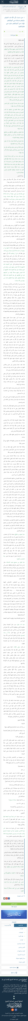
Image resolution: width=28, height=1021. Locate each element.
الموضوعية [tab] (7, 925)
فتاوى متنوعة (22, 962)
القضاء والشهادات (21, 951)
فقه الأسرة (21, 936)
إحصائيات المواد (13, 967)
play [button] (4, 31)
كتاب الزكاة (21, 8)
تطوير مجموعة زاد (14, 1019)
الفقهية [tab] (20, 925)
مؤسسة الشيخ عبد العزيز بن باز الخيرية (14, 1013)
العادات (21, 940)
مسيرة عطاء (14, 907)
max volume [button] (22, 31)
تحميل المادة (13, 35)
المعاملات (21, 932)
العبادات (21, 929)
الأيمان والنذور (22, 947)
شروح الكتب (20, 7)
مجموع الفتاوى (14, 904)
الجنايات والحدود (21, 944)
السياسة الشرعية (21, 955)
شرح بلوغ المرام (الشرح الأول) (9, 7)
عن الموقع (13, 973)
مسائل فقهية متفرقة (20, 958)
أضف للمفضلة (20, 896)
